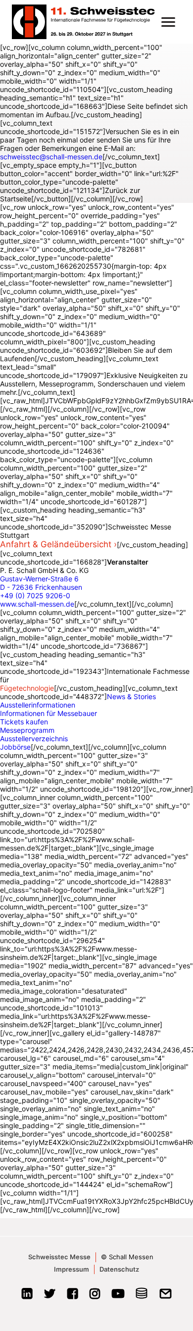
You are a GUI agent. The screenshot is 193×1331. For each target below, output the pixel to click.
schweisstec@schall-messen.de (51, 156)
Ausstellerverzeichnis (34, 738)
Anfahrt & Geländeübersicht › (58, 544)
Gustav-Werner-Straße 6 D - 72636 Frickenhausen (41, 582)
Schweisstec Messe (59, 1257)
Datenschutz (119, 1269)
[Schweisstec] (88, 21)
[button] (168, 22)
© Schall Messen (127, 1257)
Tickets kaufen (24, 721)
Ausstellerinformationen (37, 705)
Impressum (71, 1269)
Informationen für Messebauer (48, 713)
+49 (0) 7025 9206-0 (35, 595)
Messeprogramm (27, 730)
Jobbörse (15, 747)
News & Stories (131, 696)
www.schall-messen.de (37, 604)
